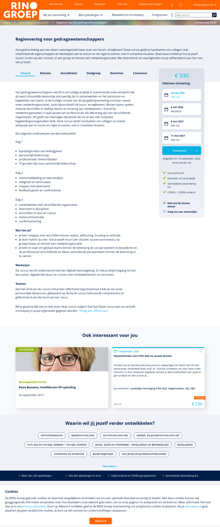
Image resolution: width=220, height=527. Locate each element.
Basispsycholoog (82, 435)
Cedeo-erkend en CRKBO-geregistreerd (133, 475)
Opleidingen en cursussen (33, 22)
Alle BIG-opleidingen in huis (85, 475)
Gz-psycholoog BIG (115, 435)
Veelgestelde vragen (150, 4)
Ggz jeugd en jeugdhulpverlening (144, 454)
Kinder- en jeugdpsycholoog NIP (158, 435)
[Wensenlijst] (181, 5)
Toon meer (108, 466)
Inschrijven (179, 150)
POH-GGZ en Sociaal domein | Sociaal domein (57, 444)
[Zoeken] (214, 15)
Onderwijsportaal (204, 4)
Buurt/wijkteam (103, 454)
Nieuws (78, 4)
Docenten (99, 4)
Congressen (160, 15)
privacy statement (34, 506)
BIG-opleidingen (89, 15)
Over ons (122, 4)
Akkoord (100, 521)
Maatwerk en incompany (128, 15)
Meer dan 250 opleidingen (36, 475)
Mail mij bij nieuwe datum (178, 204)
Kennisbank (56, 4)
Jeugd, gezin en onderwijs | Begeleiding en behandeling (132, 444)
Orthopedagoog (52, 435)
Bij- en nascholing (54, 15)
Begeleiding (185, 444)
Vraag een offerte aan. (93, 311)
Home (7, 22)
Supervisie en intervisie (69, 454)
